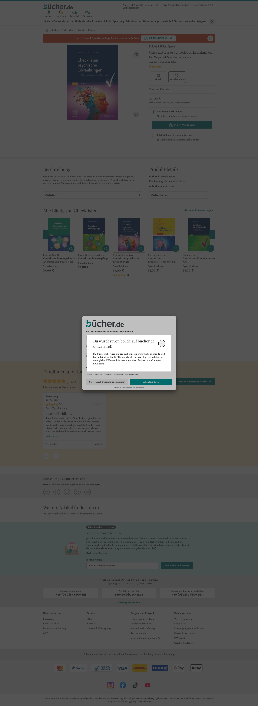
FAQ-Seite (98, 364)
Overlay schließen (162, 343)
